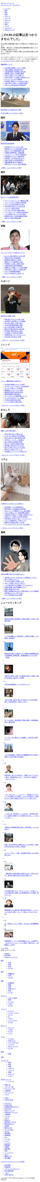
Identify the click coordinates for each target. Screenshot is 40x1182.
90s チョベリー (13, 1046)
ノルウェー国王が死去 (11, 208)
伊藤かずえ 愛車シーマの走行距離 (15, 267)
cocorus (6, 1131)
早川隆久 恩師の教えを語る (13, 331)
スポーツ (7, 16)
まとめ (10, 968)
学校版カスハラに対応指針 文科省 (15, 149)
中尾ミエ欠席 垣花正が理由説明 (15, 85)
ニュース (7, 8)
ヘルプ (6, 1094)
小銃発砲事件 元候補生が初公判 (15, 71)
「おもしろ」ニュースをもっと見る (13, 455)
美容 (5, 1151)
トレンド (7, 18)
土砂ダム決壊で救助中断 (12, 218)
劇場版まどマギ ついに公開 (13, 390)
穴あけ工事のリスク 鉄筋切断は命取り (17, 513)
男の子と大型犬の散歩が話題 (14, 444)
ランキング (8, 28)
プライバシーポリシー (11, 1169)
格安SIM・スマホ (10, 1122)
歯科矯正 (7, 1149)
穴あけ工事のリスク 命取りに (14, 75)
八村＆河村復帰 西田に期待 (13, 325)
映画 (9, 985)
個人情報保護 (8, 1171)
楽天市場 (7, 955)
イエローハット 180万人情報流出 (15, 154)
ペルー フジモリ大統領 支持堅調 (15, 202)
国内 (5, 10)
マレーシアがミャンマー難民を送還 (16, 200)
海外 (5, 12)
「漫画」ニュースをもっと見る (11, 598)
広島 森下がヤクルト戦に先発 (14, 319)
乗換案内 (7, 1145)
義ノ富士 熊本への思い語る (13, 323)
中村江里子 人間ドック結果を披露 (15, 83)
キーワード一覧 (9, 1088)
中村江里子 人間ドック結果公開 (15, 269)
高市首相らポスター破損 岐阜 (14, 156)
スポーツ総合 (12, 998)
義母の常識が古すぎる (11, 589)
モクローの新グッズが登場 (13, 388)
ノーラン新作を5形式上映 (13, 402)
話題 (2, 1057)
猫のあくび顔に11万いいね (13, 449)
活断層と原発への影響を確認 (14, 73)
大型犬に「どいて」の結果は (14, 440)
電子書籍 (7, 1158)
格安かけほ (8, 1128)
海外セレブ (12, 988)
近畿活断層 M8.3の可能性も (13, 162)
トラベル (11, 1044)
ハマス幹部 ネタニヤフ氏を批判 (15, 214)
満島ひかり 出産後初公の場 (13, 262)
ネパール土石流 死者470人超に (14, 204)
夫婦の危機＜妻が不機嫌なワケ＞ (15, 587)
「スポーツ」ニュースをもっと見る (13, 340)
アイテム (7, 1116)
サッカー (11, 1002)
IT (9, 1016)
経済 (9, 964)
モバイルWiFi (8, 1130)
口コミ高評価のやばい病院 (13, 595)
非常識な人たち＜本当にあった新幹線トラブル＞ (20, 577)
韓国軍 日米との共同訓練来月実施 (15, 216)
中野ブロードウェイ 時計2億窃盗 (15, 164)
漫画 (5, 24)
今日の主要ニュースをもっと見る (12, 113)
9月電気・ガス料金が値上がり (14, 158)
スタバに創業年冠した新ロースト (15, 520)
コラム (6, 22)
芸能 (5, 14)
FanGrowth (7, 1108)
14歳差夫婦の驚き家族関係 (13, 265)
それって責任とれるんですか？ (14, 583)
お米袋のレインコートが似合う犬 (15, 451)
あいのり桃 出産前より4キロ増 (14, 256)
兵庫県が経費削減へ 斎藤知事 (14, 153)
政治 (9, 966)
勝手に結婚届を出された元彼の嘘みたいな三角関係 (21, 591)
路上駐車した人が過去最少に (14, 507)
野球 (9, 1000)
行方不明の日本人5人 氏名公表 (14, 206)
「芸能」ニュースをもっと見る (11, 277)
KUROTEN (8, 1105)
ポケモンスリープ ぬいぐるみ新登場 (16, 386)
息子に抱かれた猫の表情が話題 (14, 438)
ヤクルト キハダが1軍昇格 (13, 79)
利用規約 (7, 1167)
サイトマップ (8, 1092)
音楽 (9, 987)
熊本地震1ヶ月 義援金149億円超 (15, 509)
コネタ (10, 1029)
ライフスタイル (13, 1042)
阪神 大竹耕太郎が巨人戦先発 (14, 329)
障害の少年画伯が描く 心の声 (14, 522)
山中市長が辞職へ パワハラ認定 (15, 68)
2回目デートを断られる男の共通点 (16, 517)
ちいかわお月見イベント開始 (14, 398)
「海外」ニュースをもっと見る (11, 221)
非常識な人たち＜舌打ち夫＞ (14, 593)
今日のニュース (9, 30)
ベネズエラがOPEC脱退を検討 (14, 210)
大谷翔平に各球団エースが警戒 (14, 321)
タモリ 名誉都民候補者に (12, 271)
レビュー (11, 1011)
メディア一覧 (8, 1087)
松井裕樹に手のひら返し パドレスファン (18, 518)
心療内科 (7, 1114)
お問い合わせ (8, 1174)
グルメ (10, 1018)
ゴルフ (10, 1003)
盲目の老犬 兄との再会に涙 (13, 434)
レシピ (6, 1141)
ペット (10, 1033)
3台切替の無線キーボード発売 (14, 384)
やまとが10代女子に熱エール (14, 273)
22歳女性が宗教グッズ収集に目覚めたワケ (18, 515)
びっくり (11, 1027)
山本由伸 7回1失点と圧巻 (12, 337)
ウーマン (7, 1139)
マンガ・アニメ (13, 1013)
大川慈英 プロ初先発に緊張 (13, 333)
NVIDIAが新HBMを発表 (12, 400)
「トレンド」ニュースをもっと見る (13, 405)
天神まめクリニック (11, 1112)
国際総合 (11, 973)
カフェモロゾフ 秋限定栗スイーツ (15, 396)
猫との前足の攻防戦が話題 (13, 442)
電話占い (7, 1120)
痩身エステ (8, 1156)
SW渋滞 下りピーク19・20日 (13, 147)
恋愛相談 (7, 1135)
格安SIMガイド (9, 1124)
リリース (11, 1081)
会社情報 (7, 1165)
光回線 (6, 1126)
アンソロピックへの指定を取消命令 (16, 212)
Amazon (6, 953)
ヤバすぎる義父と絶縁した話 (14, 581)
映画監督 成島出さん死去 (12, 260)
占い (5, 1137)
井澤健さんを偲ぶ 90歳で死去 (14, 264)
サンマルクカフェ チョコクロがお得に (17, 524)
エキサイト (16, 5)
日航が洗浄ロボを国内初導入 (14, 160)
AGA (6, 1154)
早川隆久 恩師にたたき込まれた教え (16, 81)
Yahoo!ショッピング (11, 957)
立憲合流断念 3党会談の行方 (13, 70)
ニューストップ (6, 5)
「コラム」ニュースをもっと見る (12, 528)
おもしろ (7, 20)
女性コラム (12, 1040)
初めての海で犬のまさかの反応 (14, 447)
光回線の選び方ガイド (11, 1107)
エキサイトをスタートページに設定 (13, 1161)
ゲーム (10, 1015)
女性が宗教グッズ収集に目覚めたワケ (17, 77)
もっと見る (4, 948)
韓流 (9, 990)
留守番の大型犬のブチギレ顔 (14, 446)
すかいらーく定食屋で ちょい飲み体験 (17, 511)
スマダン (11, 1039)
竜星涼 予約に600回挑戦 (12, 258)
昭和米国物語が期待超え (12, 394)
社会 (9, 962)
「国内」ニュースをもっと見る (11, 168)
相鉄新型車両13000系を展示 (13, 392)
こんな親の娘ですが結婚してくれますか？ (18, 585)
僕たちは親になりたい (11, 579)
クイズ (6, 26)
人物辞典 (7, 1090)
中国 (9, 975)
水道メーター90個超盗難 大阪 (14, 151)
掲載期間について (7, 64)
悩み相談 (7, 1133)
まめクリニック (9, 1110)
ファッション (12, 1020)
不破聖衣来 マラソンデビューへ (15, 335)
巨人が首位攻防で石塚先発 (13, 327)
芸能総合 (11, 983)
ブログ (6, 1118)
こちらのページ (7, 61)
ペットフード (8, 1152)
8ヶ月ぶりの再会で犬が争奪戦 (14, 436)
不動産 (6, 1147)
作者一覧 (7, 1085)
